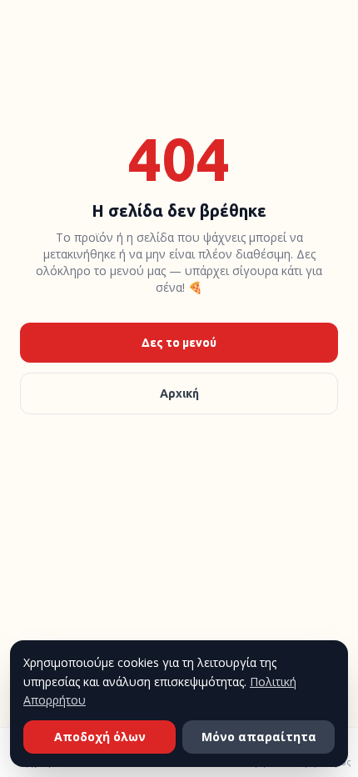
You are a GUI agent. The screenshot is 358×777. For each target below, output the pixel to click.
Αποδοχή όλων (100, 736)
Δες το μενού (179, 342)
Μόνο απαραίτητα (258, 736)
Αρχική (179, 393)
